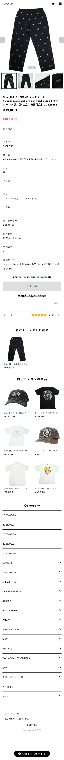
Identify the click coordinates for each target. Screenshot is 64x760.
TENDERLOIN (9, 572)
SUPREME (7, 562)
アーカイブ (8, 686)
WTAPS (6, 620)
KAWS (5, 667)
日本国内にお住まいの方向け (32, 295)
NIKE (4, 639)
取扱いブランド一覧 (12, 677)
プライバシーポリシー (15, 714)
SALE (5, 696)
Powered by (29, 730)
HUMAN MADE (9, 610)
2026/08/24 (9, 553)
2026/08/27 (9, 524)
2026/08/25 (9, 543)
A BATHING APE (10, 629)
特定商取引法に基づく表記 (17, 719)
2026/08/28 (9, 515)
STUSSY (6, 601)
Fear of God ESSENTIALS (16, 658)
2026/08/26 (9, 534)
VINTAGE (7, 648)
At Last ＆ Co (9, 582)
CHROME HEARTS (11, 591)
